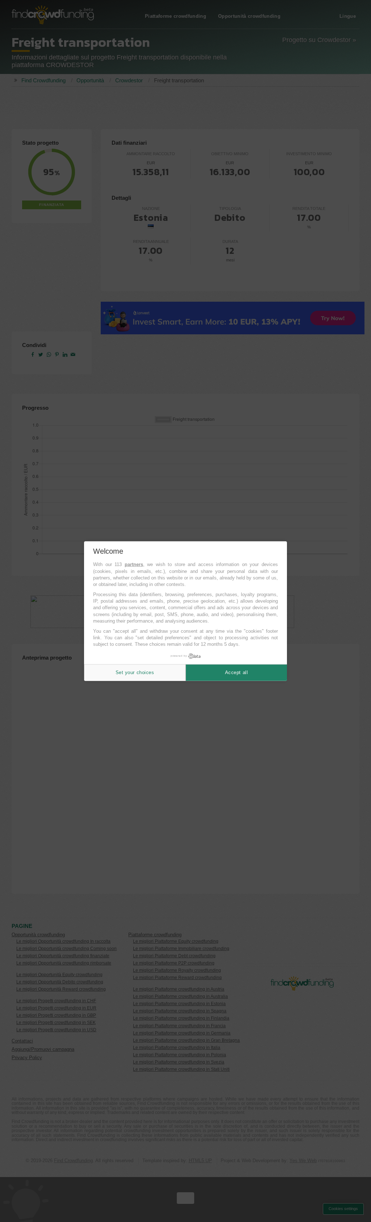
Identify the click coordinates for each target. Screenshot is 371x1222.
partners (134, 564)
